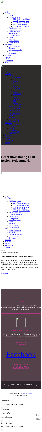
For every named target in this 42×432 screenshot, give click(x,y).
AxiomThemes (28, 394)
